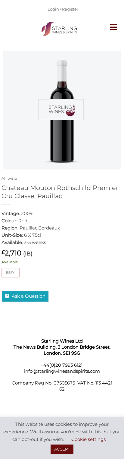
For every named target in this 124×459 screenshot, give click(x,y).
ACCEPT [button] (62, 449)
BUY (10, 272)
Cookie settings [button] (88, 439)
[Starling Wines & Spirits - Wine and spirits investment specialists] (60, 28)
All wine (9, 178)
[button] (114, 27)
